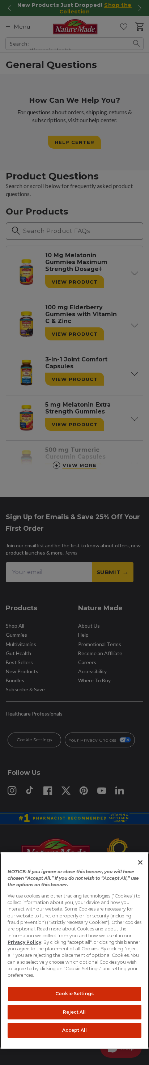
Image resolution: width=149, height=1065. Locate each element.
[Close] (140, 862)
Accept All (74, 1030)
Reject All (74, 1012)
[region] (74, 950)
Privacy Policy (24, 942)
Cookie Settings (74, 993)
